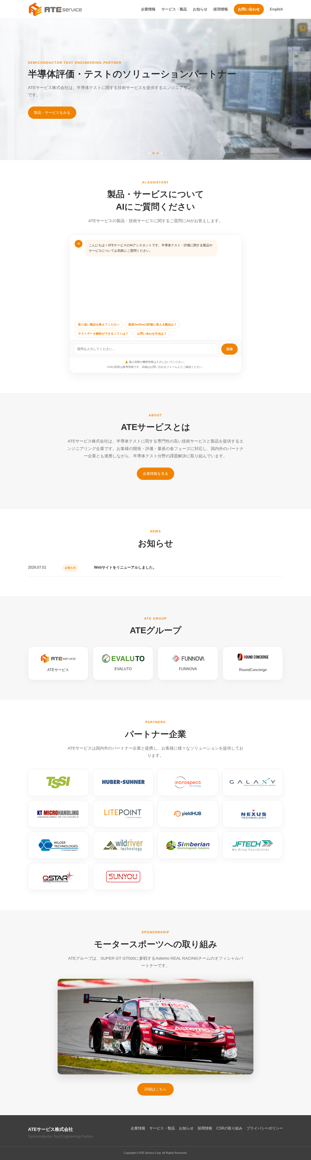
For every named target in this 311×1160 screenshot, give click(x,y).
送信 (229, 349)
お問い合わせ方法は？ (152, 333)
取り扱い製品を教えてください (99, 324)
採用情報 (220, 9)
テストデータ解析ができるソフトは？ (103, 333)
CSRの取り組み (229, 1128)
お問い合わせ (249, 9)
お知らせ (200, 9)
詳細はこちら (155, 1089)
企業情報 (148, 9)
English (276, 9)
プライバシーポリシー (265, 1128)
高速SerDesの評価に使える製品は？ (152, 324)
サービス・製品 (174, 9)
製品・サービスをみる (52, 112)
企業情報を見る (155, 474)
